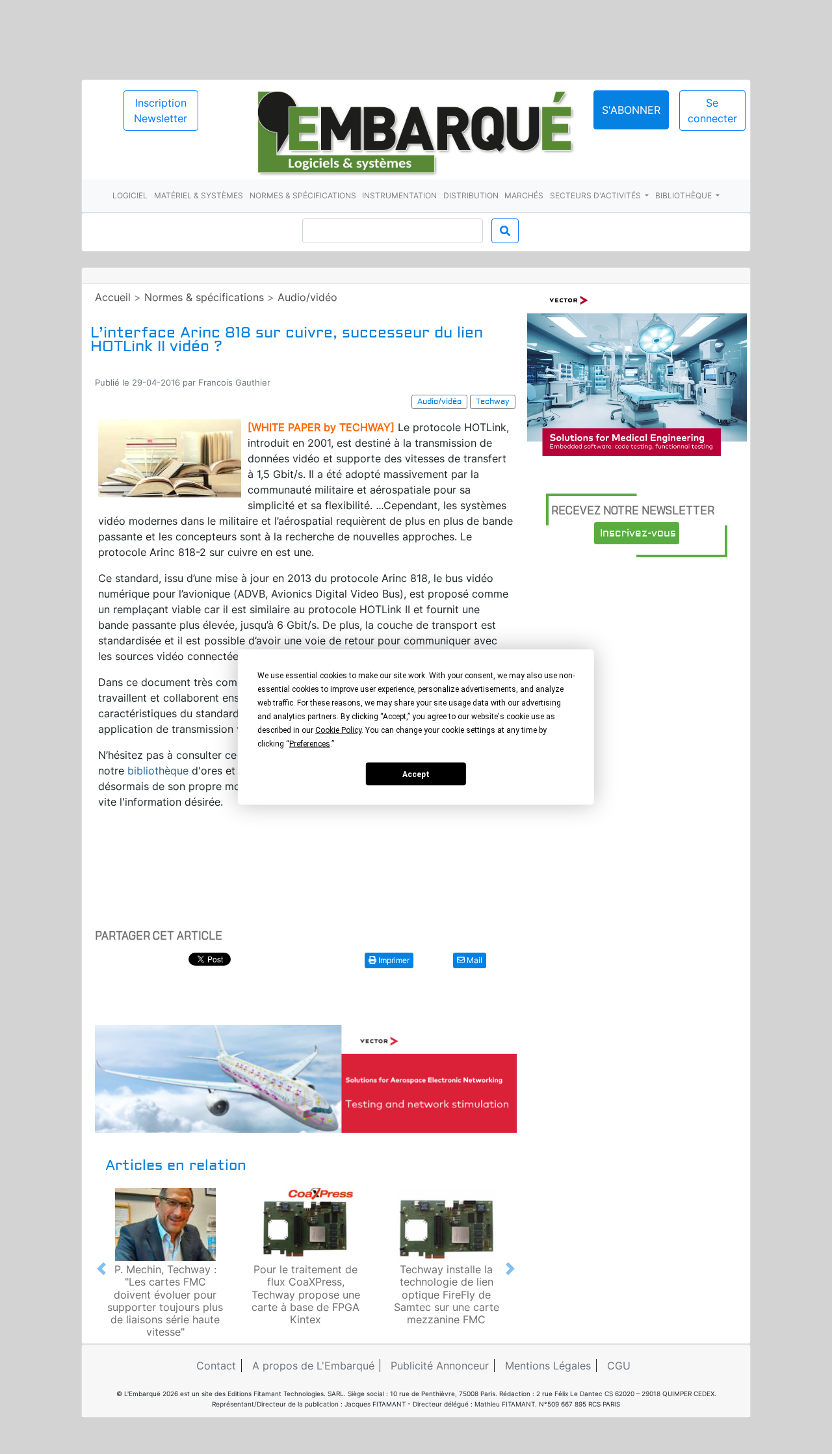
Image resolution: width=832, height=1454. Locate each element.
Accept (416, 773)
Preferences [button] (309, 743)
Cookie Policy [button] (338, 730)
